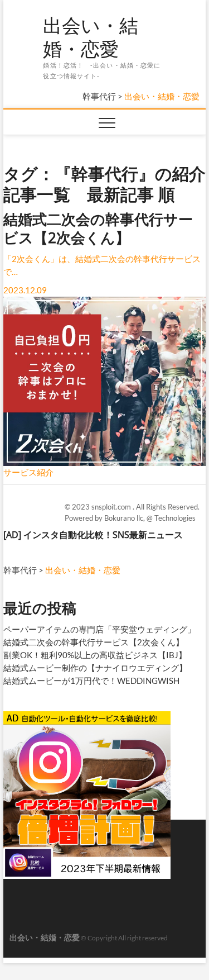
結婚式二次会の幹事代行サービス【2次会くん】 (93, 642)
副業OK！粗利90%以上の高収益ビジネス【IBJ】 (95, 655)
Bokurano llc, (125, 517)
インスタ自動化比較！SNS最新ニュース (103, 535)
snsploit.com (112, 506)
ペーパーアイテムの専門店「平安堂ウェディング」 (99, 629)
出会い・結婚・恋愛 (90, 37)
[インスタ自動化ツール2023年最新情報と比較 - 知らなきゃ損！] (87, 716)
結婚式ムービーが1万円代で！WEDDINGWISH (91, 680)
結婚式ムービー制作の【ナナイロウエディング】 (95, 668)
